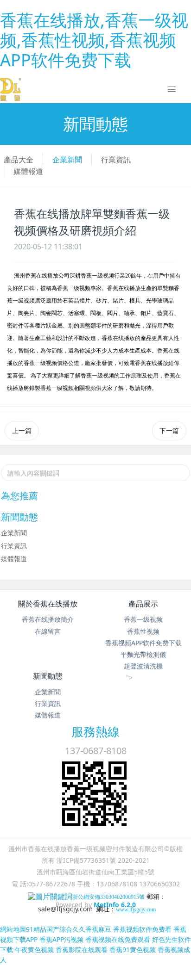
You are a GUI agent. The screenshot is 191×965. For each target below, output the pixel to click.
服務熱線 (95, 731)
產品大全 (18, 160)
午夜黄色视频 (34, 949)
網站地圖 (13, 929)
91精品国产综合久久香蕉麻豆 (68, 929)
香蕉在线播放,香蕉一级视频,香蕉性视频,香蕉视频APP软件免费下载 (94, 40)
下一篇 (169, 430)
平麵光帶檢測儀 (143, 654)
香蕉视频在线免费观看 (117, 939)
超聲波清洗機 (143, 666)
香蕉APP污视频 (61, 939)
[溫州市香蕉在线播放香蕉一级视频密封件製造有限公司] (10, 89)
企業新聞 (67, 160)
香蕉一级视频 (143, 619)
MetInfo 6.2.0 (115, 904)
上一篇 (22, 430)
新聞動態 (48, 676)
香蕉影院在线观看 (82, 949)
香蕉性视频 (143, 631)
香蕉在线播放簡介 (48, 619)
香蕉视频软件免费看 (142, 929)
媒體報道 (28, 171)
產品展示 (143, 604)
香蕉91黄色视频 (132, 949)
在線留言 (48, 631)
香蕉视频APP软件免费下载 (143, 642)
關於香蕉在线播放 (47, 604)
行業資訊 (116, 160)
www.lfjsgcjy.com (136, 909)
